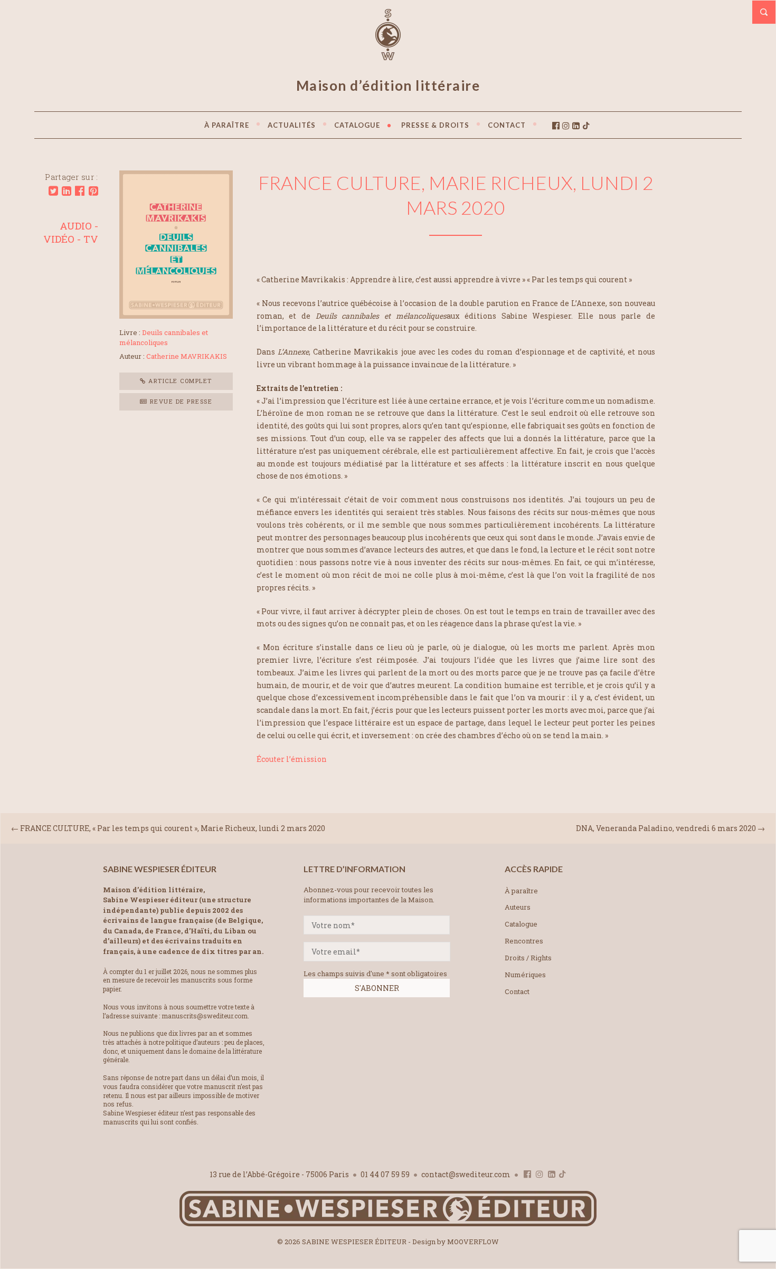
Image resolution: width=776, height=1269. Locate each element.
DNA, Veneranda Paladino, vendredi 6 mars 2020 (666, 828)
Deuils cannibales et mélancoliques (163, 338)
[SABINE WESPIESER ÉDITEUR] (388, 55)
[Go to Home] (388, 1224)
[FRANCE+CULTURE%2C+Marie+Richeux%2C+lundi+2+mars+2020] (53, 191)
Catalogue (521, 924)
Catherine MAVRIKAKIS (186, 356)
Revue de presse (179, 401)
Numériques (525, 974)
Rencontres (524, 941)
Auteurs (518, 907)
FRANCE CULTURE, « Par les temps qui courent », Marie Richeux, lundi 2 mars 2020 (172, 828)
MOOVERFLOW (473, 1241)
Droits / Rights (528, 957)
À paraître (521, 890)
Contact (517, 991)
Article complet (179, 381)
